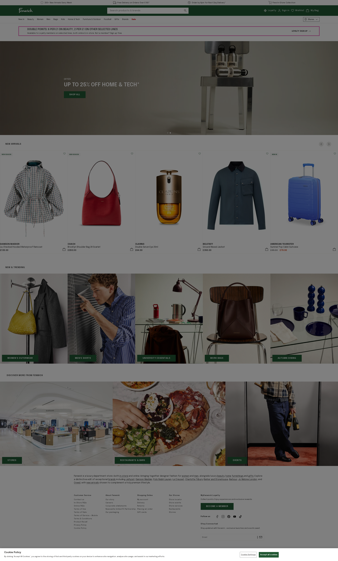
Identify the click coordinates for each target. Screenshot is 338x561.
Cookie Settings (248, 555)
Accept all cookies (268, 555)
